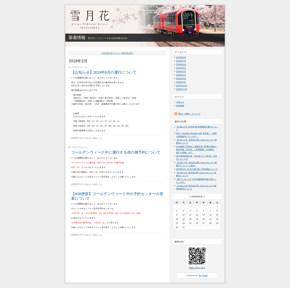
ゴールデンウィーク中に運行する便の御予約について (115, 152)
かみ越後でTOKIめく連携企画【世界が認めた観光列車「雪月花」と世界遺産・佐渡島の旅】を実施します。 (196, 149)
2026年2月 (181, 78)
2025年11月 (181, 89)
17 (183, 219)
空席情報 (180, 106)
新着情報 (77, 37)
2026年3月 (181, 75)
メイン (117, 53)
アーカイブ (180, 52)
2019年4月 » (127, 53)
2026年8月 (181, 57)
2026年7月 (181, 61)
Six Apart (203, 275)
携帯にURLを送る (197, 268)
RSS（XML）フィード (189, 114)
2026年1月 (181, 82)
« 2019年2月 (107, 53)
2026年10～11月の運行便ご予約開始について (197, 169)
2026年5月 (181, 68)
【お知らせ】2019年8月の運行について (103, 72)
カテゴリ (179, 96)
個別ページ (97, 138)
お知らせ (87, 138)
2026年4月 (181, 71)
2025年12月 (181, 86)
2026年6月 (181, 64)
